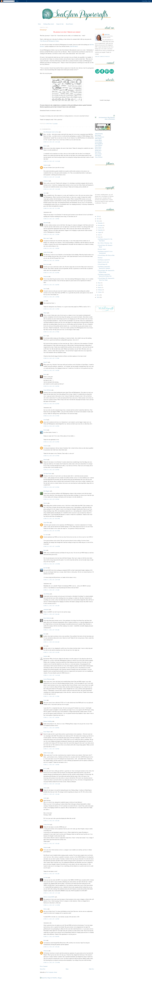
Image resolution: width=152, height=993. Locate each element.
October (100, 227)
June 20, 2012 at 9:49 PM (51, 469)
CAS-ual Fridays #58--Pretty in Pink (106, 255)
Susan (45, 700)
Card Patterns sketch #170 (104, 260)
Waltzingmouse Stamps (53, 41)
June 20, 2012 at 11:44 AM (52, 177)
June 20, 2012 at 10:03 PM (52, 518)
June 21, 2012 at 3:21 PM (51, 696)
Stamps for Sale (59, 24)
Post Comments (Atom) (51, 972)
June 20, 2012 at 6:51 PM (51, 416)
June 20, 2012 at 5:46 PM (51, 386)
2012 (98, 221)
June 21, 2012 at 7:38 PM (51, 764)
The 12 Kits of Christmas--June (105, 243)
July (99, 234)
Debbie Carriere (47, 753)
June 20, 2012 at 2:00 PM (51, 260)
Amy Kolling (46, 594)
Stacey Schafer (98, 154)
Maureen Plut (98, 148)
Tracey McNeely (47, 390)
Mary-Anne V (47, 238)
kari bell (45, 567)
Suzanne (45, 656)
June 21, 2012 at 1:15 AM (51, 590)
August (100, 232)
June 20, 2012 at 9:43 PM (51, 442)
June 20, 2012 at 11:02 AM (52, 142)
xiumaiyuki (46, 609)
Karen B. (46, 362)
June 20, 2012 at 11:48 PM (52, 546)
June (99, 237)
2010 (98, 297)
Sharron (45, 503)
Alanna (45, 788)
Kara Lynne (46, 264)
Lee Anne (46, 534)
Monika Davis (98, 150)
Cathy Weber (46, 522)
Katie (45, 940)
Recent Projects (69, 24)
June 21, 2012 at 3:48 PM (51, 717)
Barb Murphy (98, 135)
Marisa (45, 146)
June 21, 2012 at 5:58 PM (51, 749)
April (99, 285)
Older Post (91, 969)
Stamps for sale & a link (103, 262)
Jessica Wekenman (48, 679)
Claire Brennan (43, 41)
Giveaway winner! (102, 249)
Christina (107, 34)
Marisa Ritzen (98, 147)
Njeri (45, 646)
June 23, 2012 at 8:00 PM (51, 936)
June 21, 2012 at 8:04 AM (51, 642)
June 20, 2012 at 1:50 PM (51, 248)
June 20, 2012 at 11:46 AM (52, 189)
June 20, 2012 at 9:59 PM (51, 499)
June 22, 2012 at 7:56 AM (51, 873)
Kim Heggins (47, 491)
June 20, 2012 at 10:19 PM (52, 530)
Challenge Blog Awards (48, 24)
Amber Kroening (99, 133)
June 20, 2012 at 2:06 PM (51, 284)
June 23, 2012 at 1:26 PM (51, 919)
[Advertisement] (76, 988)
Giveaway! (100, 257)
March (99, 287)
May (99, 283)
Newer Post (42, 969)
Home (39, 24)
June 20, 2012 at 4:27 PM (51, 332)
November (100, 225)
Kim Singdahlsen (99, 143)
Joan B (45, 419)
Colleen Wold (47, 824)
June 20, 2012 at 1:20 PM (51, 218)
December (100, 223)
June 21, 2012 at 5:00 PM (51, 727)
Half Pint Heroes (74, 46)
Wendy (45, 313)
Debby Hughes (98, 138)
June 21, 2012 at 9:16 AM (51, 652)
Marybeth (46, 222)
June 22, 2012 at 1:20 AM (51, 794)
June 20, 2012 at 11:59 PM (52, 564)
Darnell (45, 459)
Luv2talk (46, 877)
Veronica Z (46, 181)
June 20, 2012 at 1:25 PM (51, 234)
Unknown (46, 165)
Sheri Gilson (98, 152)
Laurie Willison (98, 145)
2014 (98, 216)
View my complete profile (102, 56)
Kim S (45, 335)
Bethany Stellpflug (48, 721)
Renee (45, 374)
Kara (45, 634)
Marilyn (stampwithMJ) (49, 897)
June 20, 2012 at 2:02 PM (51, 272)
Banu (45, 550)
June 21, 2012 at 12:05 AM (52, 579)
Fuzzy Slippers (47, 731)
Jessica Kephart (98, 142)
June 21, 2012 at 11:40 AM (52, 675)
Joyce (45, 193)
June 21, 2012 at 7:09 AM (51, 630)
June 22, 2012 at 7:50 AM (51, 843)
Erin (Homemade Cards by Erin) (51, 132)
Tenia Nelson (98, 155)
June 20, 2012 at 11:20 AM (52, 161)
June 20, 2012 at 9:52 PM (51, 487)
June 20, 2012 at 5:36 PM (51, 370)
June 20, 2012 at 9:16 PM (51, 426)
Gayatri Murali (98, 140)
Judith (45, 798)
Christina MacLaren (99, 137)
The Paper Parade (47, 473)
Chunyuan (46, 276)
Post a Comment (43, 966)
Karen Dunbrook (47, 618)
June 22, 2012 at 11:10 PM (52, 905)
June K (45, 288)
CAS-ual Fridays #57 (102, 264)
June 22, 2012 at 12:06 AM (52, 784)
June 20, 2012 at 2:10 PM (51, 297)
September (100, 230)
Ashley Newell (47, 252)
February (100, 290)
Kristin (45, 430)
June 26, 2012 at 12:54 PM (52, 962)
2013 (98, 218)
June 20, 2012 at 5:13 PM (51, 358)
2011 (98, 295)
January (100, 292)
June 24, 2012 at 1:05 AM (51, 947)
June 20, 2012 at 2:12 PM (51, 309)
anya (45, 300)
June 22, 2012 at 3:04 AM (51, 820)
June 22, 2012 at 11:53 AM (52, 893)
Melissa (45, 909)
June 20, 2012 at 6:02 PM (51, 403)
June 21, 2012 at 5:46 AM (51, 614)
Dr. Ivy (45, 768)
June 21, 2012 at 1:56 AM (51, 605)
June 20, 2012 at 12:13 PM (52, 208)
